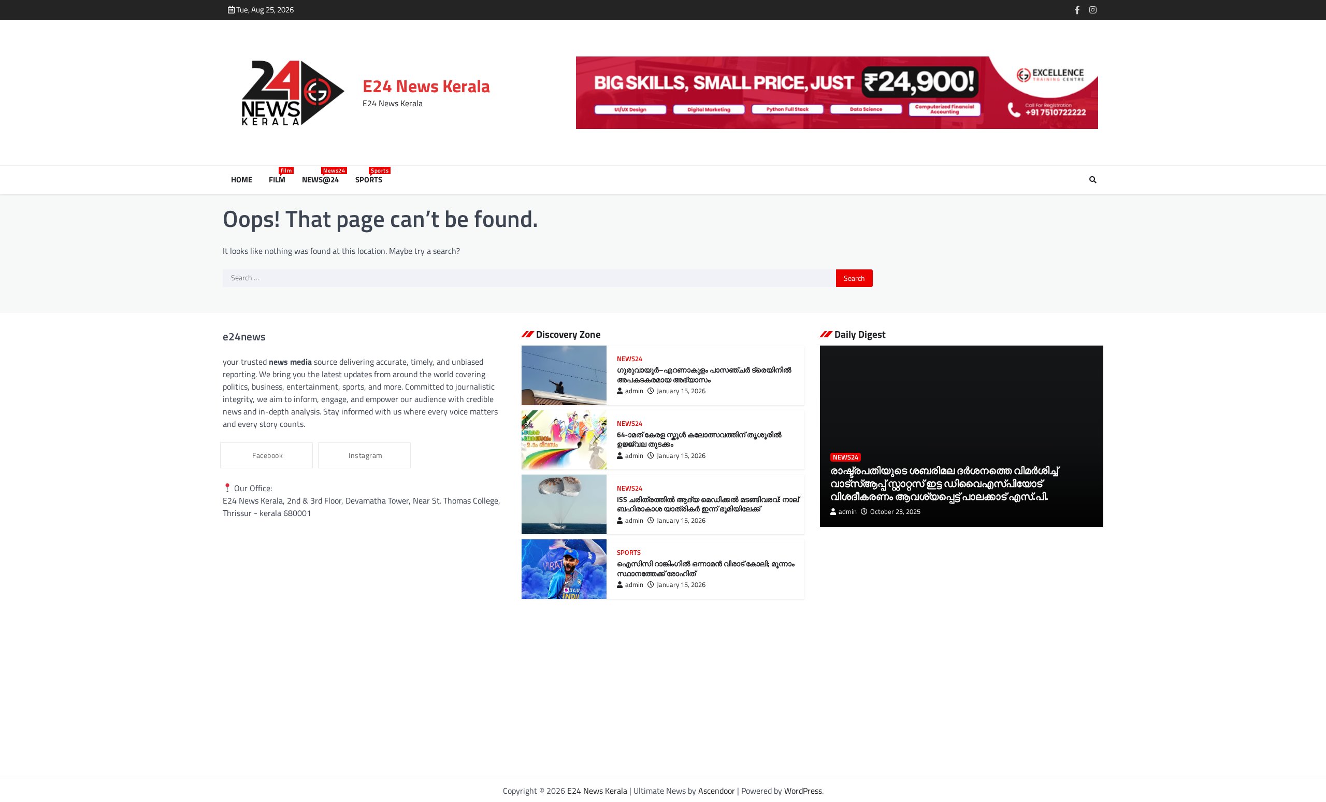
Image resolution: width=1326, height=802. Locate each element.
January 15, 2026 (681, 391)
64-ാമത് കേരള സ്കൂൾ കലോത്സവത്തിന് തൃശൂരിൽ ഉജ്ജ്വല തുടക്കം (699, 439)
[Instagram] (1093, 10)
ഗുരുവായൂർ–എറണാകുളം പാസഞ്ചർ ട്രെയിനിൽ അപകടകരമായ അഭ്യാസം (704, 374)
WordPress (803, 790)
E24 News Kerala (426, 86)
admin (634, 391)
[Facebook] (1077, 10)
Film (279, 179)
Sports (370, 179)
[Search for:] (529, 278)
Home (241, 179)
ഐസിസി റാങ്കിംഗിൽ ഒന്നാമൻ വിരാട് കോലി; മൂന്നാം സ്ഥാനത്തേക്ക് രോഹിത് (706, 568)
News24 (629, 359)
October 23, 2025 (895, 512)
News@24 (322, 179)
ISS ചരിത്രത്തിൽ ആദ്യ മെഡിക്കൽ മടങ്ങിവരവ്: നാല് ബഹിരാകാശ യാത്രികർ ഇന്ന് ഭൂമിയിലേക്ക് (708, 504)
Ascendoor (716, 790)
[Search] (1093, 180)
